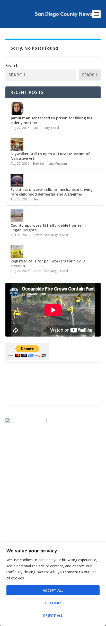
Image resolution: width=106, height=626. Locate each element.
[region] (53, 584)
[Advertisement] (53, 386)
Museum (61, 163)
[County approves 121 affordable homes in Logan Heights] (17, 215)
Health (37, 199)
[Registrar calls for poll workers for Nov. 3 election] (17, 251)
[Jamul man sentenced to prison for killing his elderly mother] (17, 108)
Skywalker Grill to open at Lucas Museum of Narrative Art (50, 156)
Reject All (53, 615)
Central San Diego (46, 235)
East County (41, 128)
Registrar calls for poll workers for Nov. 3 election (48, 263)
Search (12, 65)
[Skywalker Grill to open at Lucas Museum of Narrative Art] (17, 144)
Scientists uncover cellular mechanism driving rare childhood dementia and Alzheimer (52, 192)
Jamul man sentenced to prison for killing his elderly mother (51, 120)
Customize (53, 603)
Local (55, 128)
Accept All (53, 590)
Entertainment (43, 163)
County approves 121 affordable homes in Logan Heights (48, 227)
